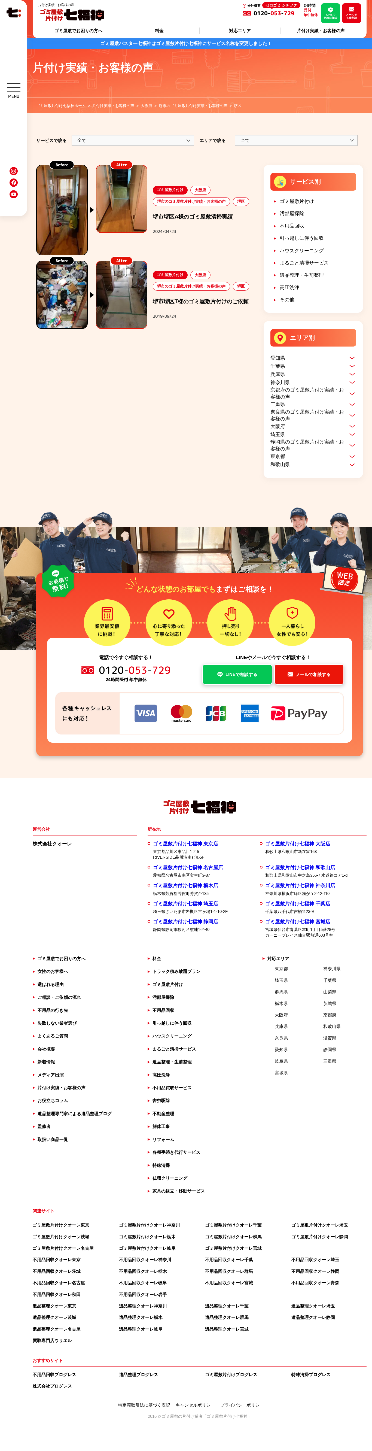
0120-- (275, 13)
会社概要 (254, 6)
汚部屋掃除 (292, 213)
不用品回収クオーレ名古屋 (59, 1282)
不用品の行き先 (53, 1010)
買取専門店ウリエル (52, 1340)
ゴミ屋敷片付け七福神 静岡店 (185, 921)
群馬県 (281, 991)
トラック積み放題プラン (176, 971)
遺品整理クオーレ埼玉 (313, 1306)
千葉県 (277, 366)
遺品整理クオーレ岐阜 (141, 1329)
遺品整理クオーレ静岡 (313, 1317)
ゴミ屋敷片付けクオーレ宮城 (233, 1248)
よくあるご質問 (53, 1036)
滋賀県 (329, 1038)
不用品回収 (292, 226)
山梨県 (329, 991)
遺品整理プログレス (138, 1374)
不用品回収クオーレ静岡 (315, 1271)
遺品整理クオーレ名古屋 (57, 1329)
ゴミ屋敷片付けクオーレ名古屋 (63, 1248)
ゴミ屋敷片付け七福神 (227, 1416)
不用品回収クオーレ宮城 (229, 1282)
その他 (287, 299)
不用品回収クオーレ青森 (315, 1282)
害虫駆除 (161, 1100)
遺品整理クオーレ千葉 (227, 1306)
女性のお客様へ (53, 971)
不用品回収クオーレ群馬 (229, 1271)
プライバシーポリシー (242, 1405)
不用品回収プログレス (54, 1374)
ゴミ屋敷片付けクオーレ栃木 (147, 1236)
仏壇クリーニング (170, 1178)
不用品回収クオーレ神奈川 (145, 1259)
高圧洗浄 (289, 287)
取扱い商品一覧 (53, 1139)
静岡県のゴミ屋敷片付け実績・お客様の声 (307, 445)
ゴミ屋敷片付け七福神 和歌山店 (300, 867)
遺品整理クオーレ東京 (54, 1306)
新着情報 (46, 1062)
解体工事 (161, 1126)
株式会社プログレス (52, 1386)
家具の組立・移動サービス (179, 1191)
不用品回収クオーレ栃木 (143, 1271)
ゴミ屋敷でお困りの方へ (78, 30)
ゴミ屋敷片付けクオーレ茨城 (61, 1236)
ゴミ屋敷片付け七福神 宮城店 (297, 921)
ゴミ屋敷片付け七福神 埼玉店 (185, 903)
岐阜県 (281, 1061)
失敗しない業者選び (57, 1023)
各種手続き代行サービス (176, 1152)
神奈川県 (280, 382)
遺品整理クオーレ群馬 (227, 1317)
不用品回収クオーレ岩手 (143, 1294)
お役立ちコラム (53, 1100)
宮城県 (281, 1072)
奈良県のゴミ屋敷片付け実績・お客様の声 (307, 415)
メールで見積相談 (351, 16)
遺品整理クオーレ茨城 (54, 1317)
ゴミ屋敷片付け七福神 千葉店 (297, 903)
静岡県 (329, 1049)
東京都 (277, 456)
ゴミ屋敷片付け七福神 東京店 (185, 843)
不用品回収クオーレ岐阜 (143, 1282)
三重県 (277, 404)
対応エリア (240, 30)
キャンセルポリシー (195, 1405)
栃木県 (281, 1003)
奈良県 (281, 1038)
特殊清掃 (161, 1165)
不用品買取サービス (172, 1087)
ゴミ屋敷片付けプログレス (231, 1374)
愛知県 (277, 358)
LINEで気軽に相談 (330, 16)
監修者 (44, 1126)
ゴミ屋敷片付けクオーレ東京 (61, 1225)
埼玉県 (277, 434)
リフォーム (163, 1139)
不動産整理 (163, 1113)
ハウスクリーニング (302, 250)
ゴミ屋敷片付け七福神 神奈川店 (300, 885)
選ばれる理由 (51, 984)
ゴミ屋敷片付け (297, 201)
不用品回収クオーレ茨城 (57, 1271)
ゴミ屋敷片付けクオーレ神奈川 (149, 1225)
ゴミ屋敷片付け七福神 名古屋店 (188, 867)
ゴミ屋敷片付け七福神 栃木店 (185, 885)
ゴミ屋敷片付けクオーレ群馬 (233, 1236)
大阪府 (277, 426)
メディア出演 (51, 1075)
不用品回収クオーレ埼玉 (315, 1259)
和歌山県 (280, 464)
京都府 (329, 1015)
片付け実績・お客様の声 (321, 30)
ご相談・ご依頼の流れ (59, 997)
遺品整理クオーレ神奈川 (143, 1306)
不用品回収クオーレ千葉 (229, 1259)
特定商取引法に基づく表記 (144, 1405)
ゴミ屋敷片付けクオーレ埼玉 (319, 1225)
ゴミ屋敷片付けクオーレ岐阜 (147, 1248)
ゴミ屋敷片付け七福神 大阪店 (297, 843)
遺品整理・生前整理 (302, 275)
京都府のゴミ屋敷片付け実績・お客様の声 (307, 393)
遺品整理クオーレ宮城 (227, 1329)
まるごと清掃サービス (304, 263)
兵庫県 (277, 374)
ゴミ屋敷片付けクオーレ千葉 (233, 1225)
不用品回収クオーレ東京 (57, 1259)
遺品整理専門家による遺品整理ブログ (75, 1113)
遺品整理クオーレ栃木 (141, 1317)
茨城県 (329, 1003)
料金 (159, 30)
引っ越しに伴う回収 (302, 238)
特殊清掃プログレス (311, 1374)
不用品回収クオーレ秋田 (57, 1294)
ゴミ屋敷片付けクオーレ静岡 (319, 1236)
